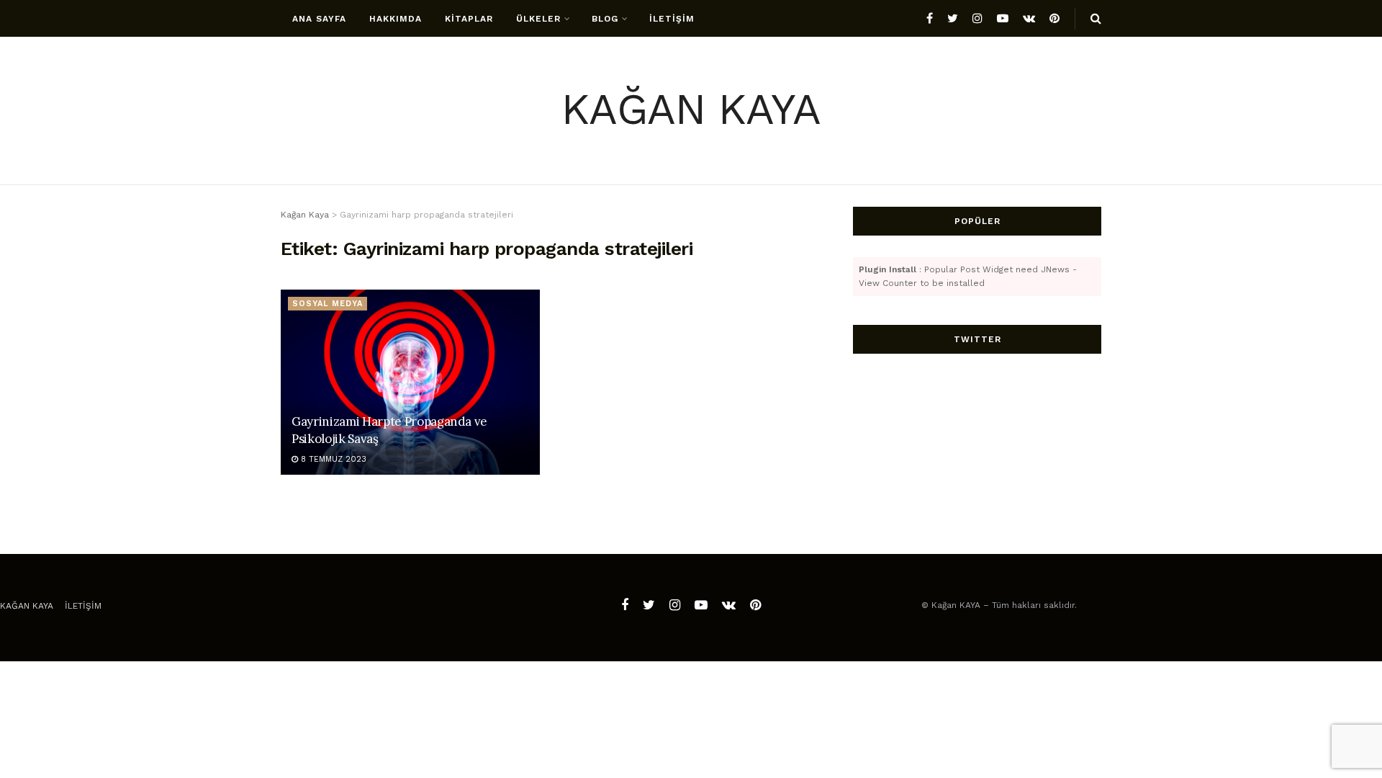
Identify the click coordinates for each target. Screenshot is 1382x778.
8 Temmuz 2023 (332, 459)
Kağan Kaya (26, 606)
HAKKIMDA (395, 19)
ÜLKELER (538, 19)
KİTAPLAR (469, 19)
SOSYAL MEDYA (327, 303)
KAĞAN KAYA (690, 111)
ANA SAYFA (319, 19)
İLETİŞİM (672, 19)
